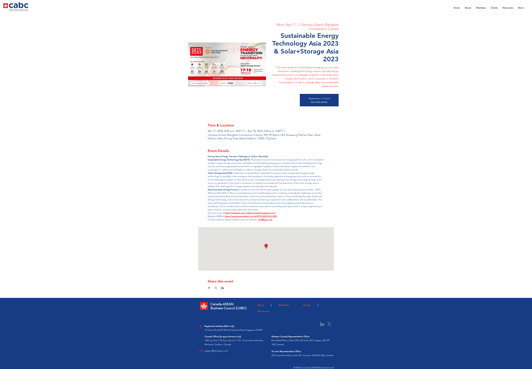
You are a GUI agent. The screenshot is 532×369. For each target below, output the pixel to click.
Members (286, 305)
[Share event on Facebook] (209, 288)
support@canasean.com (216, 350)
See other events (319, 101)
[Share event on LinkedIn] (222, 288)
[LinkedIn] (322, 324)
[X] (329, 324)
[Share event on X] (215, 288)
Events (309, 305)
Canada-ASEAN (222, 304)
